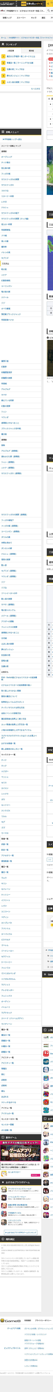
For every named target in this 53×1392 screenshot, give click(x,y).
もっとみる (35, 88)
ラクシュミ (5, 984)
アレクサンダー (7, 990)
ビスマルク (5, 939)
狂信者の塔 (5, 655)
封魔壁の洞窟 (6, 378)
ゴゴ (3, 827)
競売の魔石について (9, 696)
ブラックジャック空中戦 (11, 428)
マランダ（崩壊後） (9, 576)
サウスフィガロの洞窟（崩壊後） (14, 514)
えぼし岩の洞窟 (7, 643)
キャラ (33, 17)
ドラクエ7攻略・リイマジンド (35, 1334)
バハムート (5, 1007)
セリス (4, 782)
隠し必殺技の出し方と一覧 (12, 749)
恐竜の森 (4, 660)
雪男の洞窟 (5, 559)
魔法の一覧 (5, 1035)
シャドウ (4, 793)
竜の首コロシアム (8, 610)
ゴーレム (4, 945)
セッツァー (5, 805)
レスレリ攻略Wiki (30, 1366)
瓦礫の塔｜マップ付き (15, 69)
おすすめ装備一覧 (8, 743)
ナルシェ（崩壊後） (9, 553)
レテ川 (4, 201)
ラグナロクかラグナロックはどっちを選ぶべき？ (19, 736)
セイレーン (5, 889)
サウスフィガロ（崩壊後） (12, 473)
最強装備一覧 (6, 861)
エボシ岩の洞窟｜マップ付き (18, 82)
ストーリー (21, 17)
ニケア (4, 274)
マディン (4, 917)
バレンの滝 (5, 252)
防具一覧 (4, 849)
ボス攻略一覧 (6, 1130)
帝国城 (4, 383)
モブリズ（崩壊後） (9, 570)
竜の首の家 (5, 291)
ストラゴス (5, 810)
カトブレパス (6, 922)
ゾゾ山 (4, 587)
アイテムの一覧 (7, 1113)
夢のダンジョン (7, 649)
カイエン (4, 788)
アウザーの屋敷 (7, 621)
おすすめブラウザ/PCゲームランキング (21, 1232)
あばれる (4, 1096)
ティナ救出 (5, 162)
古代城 (4, 638)
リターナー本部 (7, 196)
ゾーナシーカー (7, 950)
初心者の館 (5, 168)
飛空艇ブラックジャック (11, 314)
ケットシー (5, 894)
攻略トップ (7, 17)
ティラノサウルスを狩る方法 (12, 707)
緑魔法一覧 (5, 1051)
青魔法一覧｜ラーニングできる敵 (20, 62)
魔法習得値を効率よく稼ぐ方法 (13, 718)
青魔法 (4, 1068)
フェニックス (6, 995)
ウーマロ (4, 833)
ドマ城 (4, 235)
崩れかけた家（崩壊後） (11, 456)
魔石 (43, 17)
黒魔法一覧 (5, 1040)
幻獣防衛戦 (5, 280)
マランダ (4, 417)
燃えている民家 (7, 400)
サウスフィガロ (7, 185)
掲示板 (31, 51)
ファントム (5, 928)
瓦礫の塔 (4, 666)
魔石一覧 (4, 872)
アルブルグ (5, 389)
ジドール (4, 297)
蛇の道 (4, 269)
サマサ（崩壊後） (8, 604)
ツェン (4, 411)
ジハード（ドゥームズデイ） (12, 1018)
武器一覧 (4, 844)
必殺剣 (4, 1085)
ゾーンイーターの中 (9, 593)
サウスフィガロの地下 (10, 213)
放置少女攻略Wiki (30, 1360)
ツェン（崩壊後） (8, 462)
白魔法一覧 (5, 1046)
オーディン (5, 1001)
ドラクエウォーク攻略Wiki (34, 1344)
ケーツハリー (6, 962)
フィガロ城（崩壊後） (10, 525)
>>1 (49, 859)
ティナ (4, 760)
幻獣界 (4, 366)
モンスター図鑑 (7, 1124)
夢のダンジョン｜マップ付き (18, 75)
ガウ (3, 799)
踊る (3, 1091)
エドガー (4, 771)
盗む (3, 1074)
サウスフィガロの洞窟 (10, 179)
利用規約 (27, 1320)
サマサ (4, 394)
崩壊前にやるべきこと (10, 422)
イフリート (5, 900)
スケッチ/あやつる (8, 1102)
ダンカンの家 (6, 548)
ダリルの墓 (5, 537)
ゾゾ (3, 303)
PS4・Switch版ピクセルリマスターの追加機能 (19, 678)
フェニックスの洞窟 (9, 627)
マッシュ (4, 776)
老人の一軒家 (6, 224)
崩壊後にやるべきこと (10, 632)
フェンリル (5, 967)
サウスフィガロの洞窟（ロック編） (15, 218)
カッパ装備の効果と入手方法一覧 (14, 724)
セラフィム (5, 956)
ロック (4, 765)
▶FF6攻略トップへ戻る (12, 139)
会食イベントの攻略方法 (11, 713)
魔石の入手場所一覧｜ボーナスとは (21, 56)
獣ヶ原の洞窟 (6, 598)
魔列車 (4, 246)
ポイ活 (16, 3)
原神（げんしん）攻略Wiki (34, 1348)
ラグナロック (6, 1012)
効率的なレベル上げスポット (12, 702)
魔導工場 (4, 361)
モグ (3, 821)
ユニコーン (5, 911)
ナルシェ (4, 207)
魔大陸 (4, 434)
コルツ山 (4, 190)
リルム (4, 816)
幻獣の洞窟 (5, 406)
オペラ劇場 (5, 308)
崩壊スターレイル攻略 (32, 1340)
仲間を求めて (6, 542)
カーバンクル (6, 934)
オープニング (6, 156)
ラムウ (4, 877)
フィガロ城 (5, 173)
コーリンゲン (6, 286)
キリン (4, 883)
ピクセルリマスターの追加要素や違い (16, 685)
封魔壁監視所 (6, 372)
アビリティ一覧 (7, 1063)
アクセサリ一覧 (7, 855)
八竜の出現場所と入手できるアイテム (16, 730)
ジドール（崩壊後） (9, 615)
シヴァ (4, 905)
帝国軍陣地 (5, 229)
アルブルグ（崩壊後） (10, 450)
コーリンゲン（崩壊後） (11, 531)
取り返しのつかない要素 (11, 690)
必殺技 (4, 1079)
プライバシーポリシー (43, 1320)
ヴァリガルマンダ (8, 973)
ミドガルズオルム (8, 979)
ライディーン (6, 1023)
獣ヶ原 (4, 565)
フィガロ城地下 (7, 520)
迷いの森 (4, 241)
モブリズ (4, 258)
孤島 (3, 445)
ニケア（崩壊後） (8, 467)
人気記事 (10, 51)
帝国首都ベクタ (7, 319)
